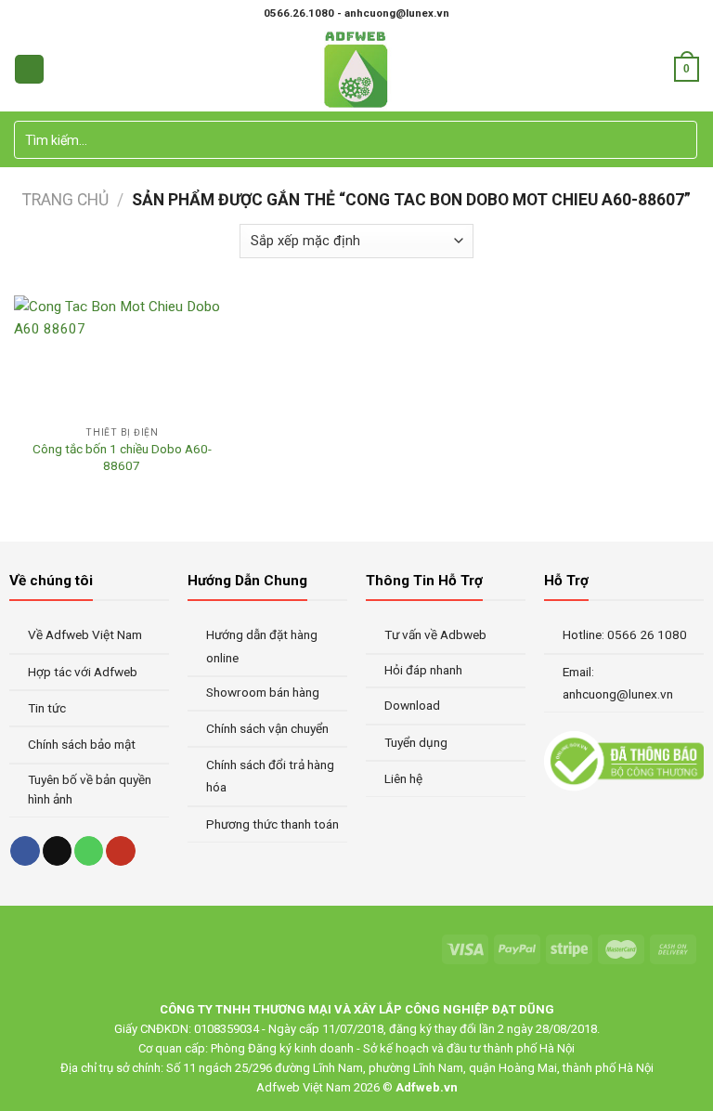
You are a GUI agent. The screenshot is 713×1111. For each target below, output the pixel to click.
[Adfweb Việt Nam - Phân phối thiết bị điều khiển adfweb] (357, 69)
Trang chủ (65, 199)
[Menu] (29, 69)
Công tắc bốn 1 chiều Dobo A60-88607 (122, 457)
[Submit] (681, 140)
